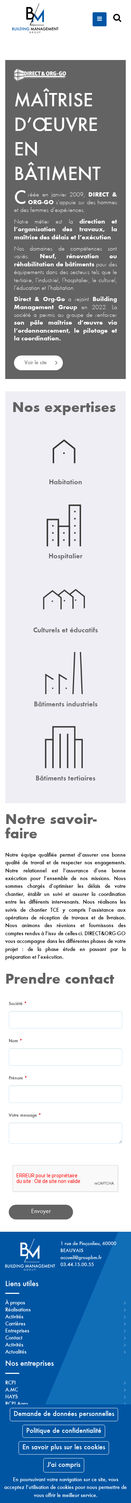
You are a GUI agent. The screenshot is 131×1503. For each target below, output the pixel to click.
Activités (14, 1317)
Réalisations (18, 1310)
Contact (13, 1338)
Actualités (16, 1352)
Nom (15, 1041)
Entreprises (17, 1331)
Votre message (25, 1115)
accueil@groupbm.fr (81, 1258)
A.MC (11, 1390)
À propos (15, 1303)
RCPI (10, 1383)
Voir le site (35, 362)
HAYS (11, 1397)
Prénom (18, 1078)
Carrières (15, 1324)
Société (18, 1004)
